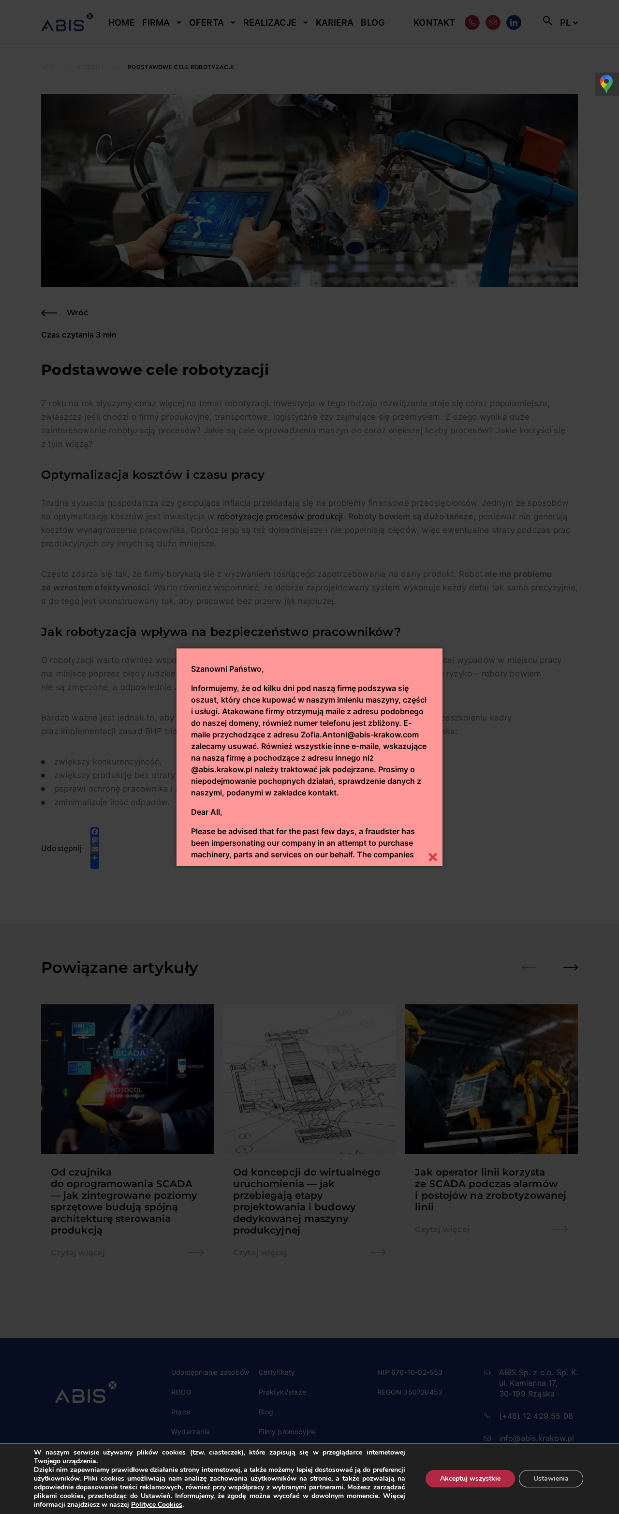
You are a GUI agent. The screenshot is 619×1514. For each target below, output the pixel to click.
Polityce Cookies (156, 1504)
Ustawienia (551, 1478)
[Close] (432, 856)
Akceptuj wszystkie (470, 1478)
